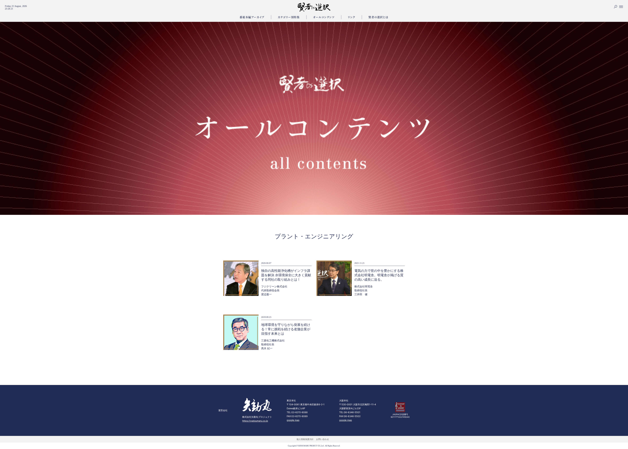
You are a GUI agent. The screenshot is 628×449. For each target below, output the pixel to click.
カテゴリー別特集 (289, 17)
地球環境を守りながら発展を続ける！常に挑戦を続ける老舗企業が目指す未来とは (285, 329)
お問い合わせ (322, 439)
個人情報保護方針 (305, 439)
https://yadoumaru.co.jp (255, 420)
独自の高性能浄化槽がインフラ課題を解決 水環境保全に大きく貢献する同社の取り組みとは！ (286, 275)
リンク (351, 17)
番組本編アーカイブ (252, 17)
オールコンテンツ (324, 17)
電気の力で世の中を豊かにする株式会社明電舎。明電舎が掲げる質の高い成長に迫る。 (378, 275)
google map (293, 420)
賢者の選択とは (378, 17)
